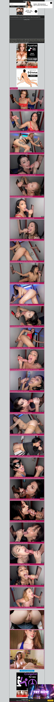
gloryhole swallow (24, 42)
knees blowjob (13, 42)
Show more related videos (27, 670)
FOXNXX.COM (27, 1)
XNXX (19, 6)
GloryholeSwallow (13, 39)
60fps (28, 39)
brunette (42, 39)
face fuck (18, 42)
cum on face (21, 41)
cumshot (16, 41)
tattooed (33, 41)
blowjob (38, 39)
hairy (25, 41)
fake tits (37, 41)
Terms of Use (19, 700)
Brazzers (13, 6)
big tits (35, 39)
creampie (12, 41)
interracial (29, 41)
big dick (31, 39)
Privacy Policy (26, 700)
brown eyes (41, 41)
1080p (25, 39)
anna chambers (20, 39)
